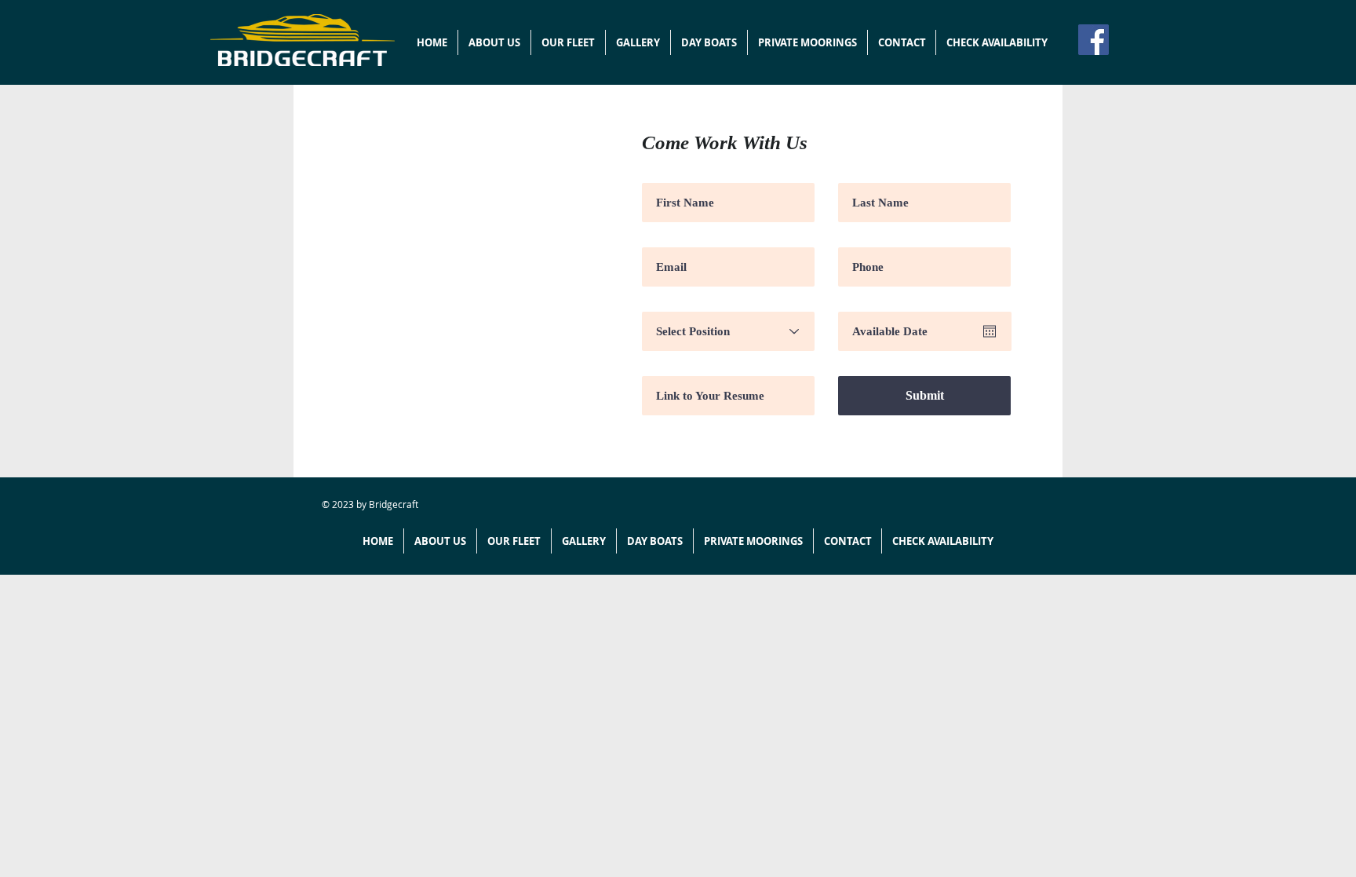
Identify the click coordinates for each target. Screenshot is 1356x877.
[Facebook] (1093, 39)
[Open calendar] (989, 331)
